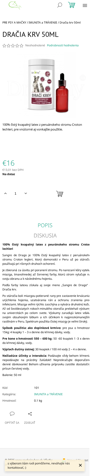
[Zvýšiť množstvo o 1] (5, 193)
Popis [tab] (45, 225)
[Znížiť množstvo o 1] (26, 193)
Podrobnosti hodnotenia (63, 45)
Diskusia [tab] (45, 235)
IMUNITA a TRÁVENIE (48, 394)
